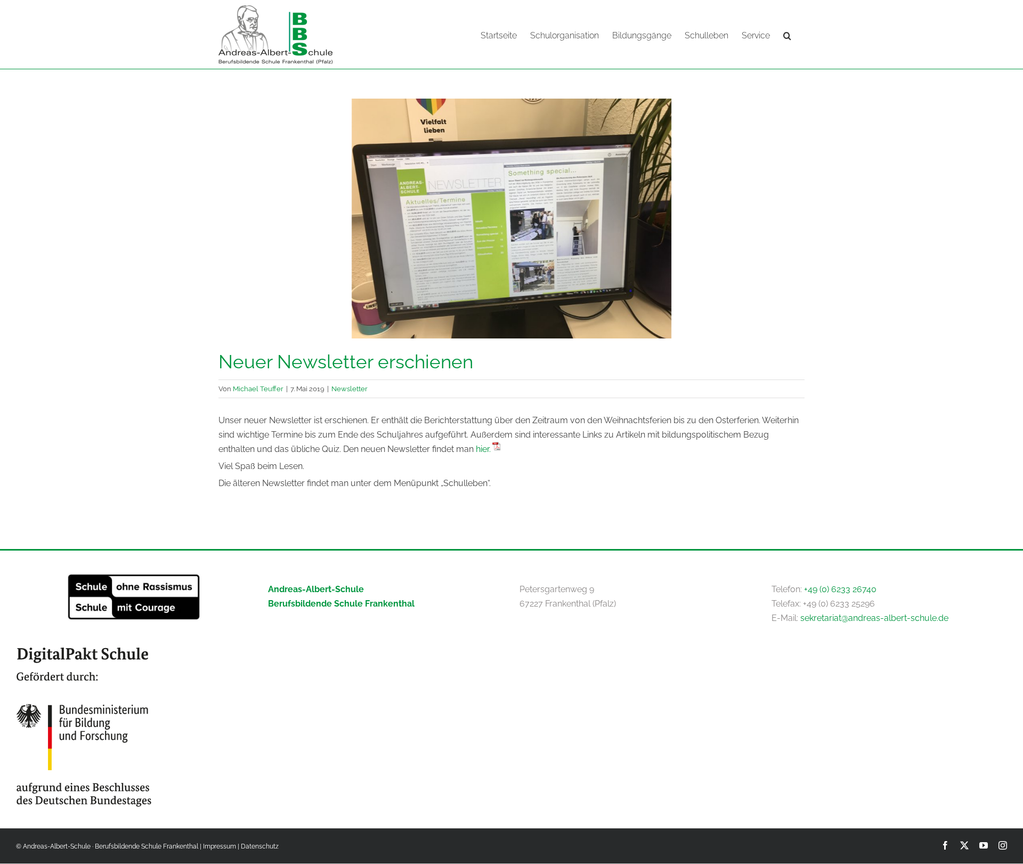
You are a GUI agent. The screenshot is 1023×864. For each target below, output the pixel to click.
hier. (483, 449)
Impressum (219, 846)
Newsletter (349, 388)
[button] (787, 34)
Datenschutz (260, 846)
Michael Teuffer (258, 388)
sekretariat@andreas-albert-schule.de (874, 618)
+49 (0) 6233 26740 (840, 589)
